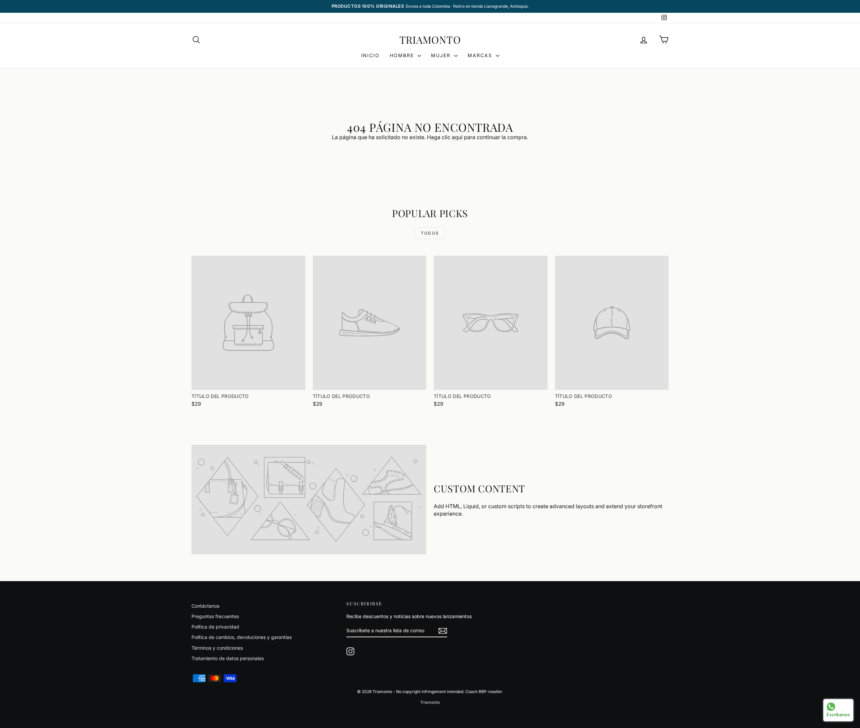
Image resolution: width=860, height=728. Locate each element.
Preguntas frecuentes (215, 616)
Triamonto (430, 39)
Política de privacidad (215, 627)
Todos (430, 233)
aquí (457, 137)
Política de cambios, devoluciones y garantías (241, 637)
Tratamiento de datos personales (227, 658)
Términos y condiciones (217, 648)
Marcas (481, 55)
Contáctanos (205, 606)
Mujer (442, 55)
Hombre (403, 55)
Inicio (370, 55)
